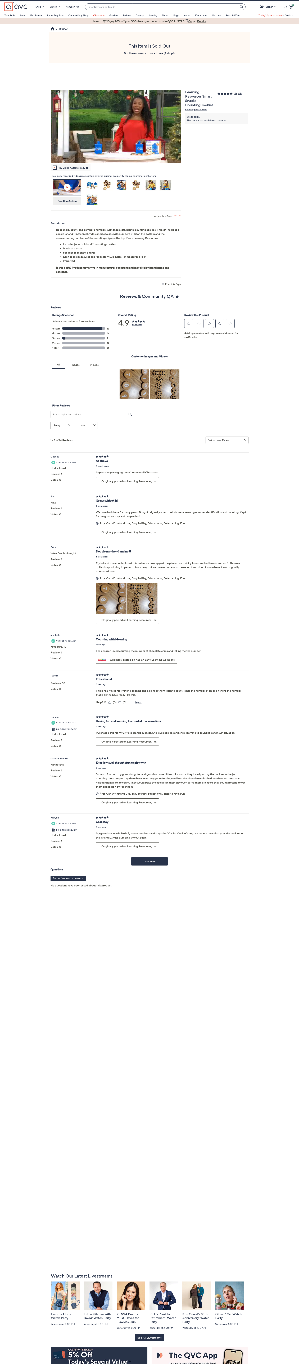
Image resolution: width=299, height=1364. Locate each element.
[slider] (116, 155)
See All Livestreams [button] (149, 1337)
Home (187, 15)
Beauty (140, 15)
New (22, 15)
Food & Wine (233, 15)
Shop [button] (38, 6)
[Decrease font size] (179, 215)
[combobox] (161, 7)
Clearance (99, 15)
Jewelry (152, 15)
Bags (176, 15)
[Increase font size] (175, 215)
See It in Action (67, 201)
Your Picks (9, 15)
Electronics (201, 15)
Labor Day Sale (55, 15)
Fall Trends (36, 15)
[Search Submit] (242, 7)
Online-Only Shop (78, 15)
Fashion (127, 15)
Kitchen (216, 15)
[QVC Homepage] (52, 29)
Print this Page (173, 284)
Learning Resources (196, 109)
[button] (262, 6)
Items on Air (72, 6)
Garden (113, 15)
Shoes (165, 15)
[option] (149, 21)
